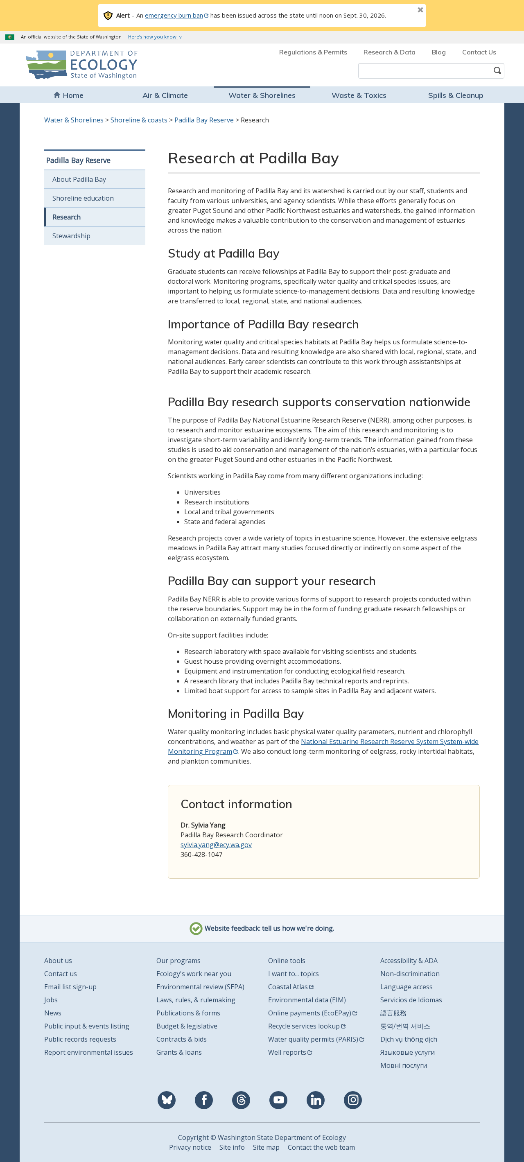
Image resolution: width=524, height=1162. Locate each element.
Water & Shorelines (262, 95)
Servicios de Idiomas (411, 999)
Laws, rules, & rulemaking (195, 999)
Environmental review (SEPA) (200, 986)
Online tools (286, 960)
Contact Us (479, 52)
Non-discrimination (410, 973)
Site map (266, 1147)
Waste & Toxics (359, 95)
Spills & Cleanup (455, 95)
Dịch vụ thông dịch (408, 1039)
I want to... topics (293, 973)
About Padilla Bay (79, 179)
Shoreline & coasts (139, 119)
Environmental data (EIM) (307, 999)
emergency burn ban (174, 15)
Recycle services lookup (304, 1026)
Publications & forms (188, 1012)
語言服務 (393, 1012)
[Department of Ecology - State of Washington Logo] (73, 64)
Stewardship (71, 235)
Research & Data (390, 52)
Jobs (51, 999)
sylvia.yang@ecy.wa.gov (216, 844)
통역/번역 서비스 (405, 1026)
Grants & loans (179, 1052)
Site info (232, 1147)
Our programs (178, 960)
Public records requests (80, 1039)
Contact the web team (321, 1147)
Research (66, 217)
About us (58, 960)
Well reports (287, 1052)
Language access (406, 986)
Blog (439, 52)
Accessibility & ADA (409, 960)
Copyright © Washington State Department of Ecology (262, 1137)
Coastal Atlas (288, 986)
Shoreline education (83, 198)
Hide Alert (402, 10)
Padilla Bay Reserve (204, 119)
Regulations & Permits (313, 52)
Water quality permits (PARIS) (313, 1039)
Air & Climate (165, 95)
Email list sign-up (70, 986)
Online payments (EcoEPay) (309, 1012)
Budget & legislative (186, 1026)
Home (73, 95)
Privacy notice (190, 1147)
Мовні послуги (403, 1065)
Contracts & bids (181, 1039)
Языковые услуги (407, 1052)
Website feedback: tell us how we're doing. (268, 928)
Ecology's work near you (193, 973)
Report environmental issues (88, 1052)
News (52, 1012)
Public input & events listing (86, 1026)
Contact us (60, 973)
